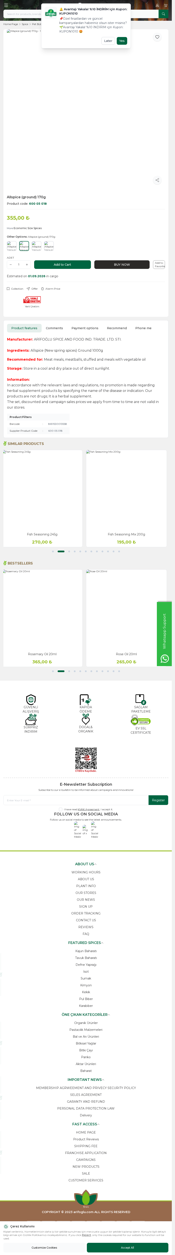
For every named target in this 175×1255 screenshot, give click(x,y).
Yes (122, 41)
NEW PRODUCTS (86, 1167)
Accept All (127, 1247)
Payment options (84, 328)
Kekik (86, 992)
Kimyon (86, 985)
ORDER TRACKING (86, 913)
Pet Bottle (38, 24)
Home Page (10, 24)
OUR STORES (86, 893)
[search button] (163, 14)
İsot (86, 971)
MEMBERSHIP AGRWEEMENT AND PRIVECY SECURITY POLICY (86, 1088)
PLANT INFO (86, 886)
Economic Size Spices (28, 228)
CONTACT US (86, 920)
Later (108, 41)
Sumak (86, 978)
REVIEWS (85, 927)
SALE (86, 1173)
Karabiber (86, 1006)
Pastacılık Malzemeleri (85, 1030)
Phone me (143, 328)
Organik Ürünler (86, 1023)
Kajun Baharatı (86, 951)
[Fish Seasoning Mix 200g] (128, 490)
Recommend (117, 328)
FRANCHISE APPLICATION (86, 1153)
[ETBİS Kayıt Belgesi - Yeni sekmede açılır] (86, 760)
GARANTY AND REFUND (86, 1102)
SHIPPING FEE (86, 1146)
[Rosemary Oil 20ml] (44, 610)
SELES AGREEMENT (86, 1095)
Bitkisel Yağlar (86, 1043)
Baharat (86, 1071)
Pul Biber (86, 999)
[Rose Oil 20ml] (128, 610)
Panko (86, 1057)
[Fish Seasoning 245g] (44, 490)
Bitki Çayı (86, 1050)
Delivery (86, 1115)
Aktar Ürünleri (86, 1064)
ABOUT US (86, 879)
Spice (25, 24)
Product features (24, 328)
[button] (53, 551)
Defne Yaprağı (86, 965)
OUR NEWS (86, 900)
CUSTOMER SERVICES (86, 1180)
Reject (86, 1235)
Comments (54, 328)
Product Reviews (86, 1139)
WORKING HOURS (86, 872)
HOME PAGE (86, 1132)
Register (158, 800)
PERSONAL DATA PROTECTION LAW (86, 1108)
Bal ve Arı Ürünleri (86, 1037)
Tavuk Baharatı (86, 958)
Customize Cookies (44, 1247)
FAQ (86, 934)
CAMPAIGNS (86, 1160)
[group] (86, 108)
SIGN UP (86, 906)
